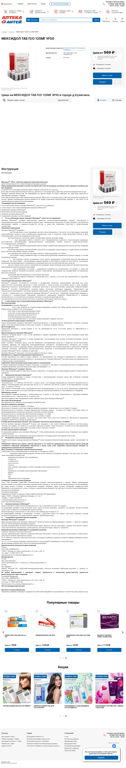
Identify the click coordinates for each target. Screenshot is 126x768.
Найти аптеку (32, 4)
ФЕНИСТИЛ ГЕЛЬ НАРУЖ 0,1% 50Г (15, 636)
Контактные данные (71, 739)
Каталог (11, 32)
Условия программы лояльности (38, 739)
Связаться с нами (7, 744)
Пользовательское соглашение (38, 741)
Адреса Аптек (6, 746)
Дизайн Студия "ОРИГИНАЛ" (9, 763)
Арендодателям (70, 744)
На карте (103, 100)
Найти (96, 20)
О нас (66, 737)
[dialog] (101, 755)
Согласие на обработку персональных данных (43, 746)
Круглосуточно (63, 100)
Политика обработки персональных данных (42, 744)
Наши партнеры (70, 750)
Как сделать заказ (8, 737)
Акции (43, 4)
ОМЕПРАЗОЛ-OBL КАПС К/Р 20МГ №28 (78, 636)
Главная (20, 4)
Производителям (70, 741)
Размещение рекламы (72, 746)
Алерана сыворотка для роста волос (44, 706)
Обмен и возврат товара (10, 739)
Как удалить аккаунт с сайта (11, 741)
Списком (118, 100)
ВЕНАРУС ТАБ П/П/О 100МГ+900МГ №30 (104, 636)
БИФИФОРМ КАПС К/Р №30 (45, 635)
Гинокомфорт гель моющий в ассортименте (77, 706)
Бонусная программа (61, 4)
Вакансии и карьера (71, 748)
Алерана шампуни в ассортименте (17, 706)
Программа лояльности (35, 737)
